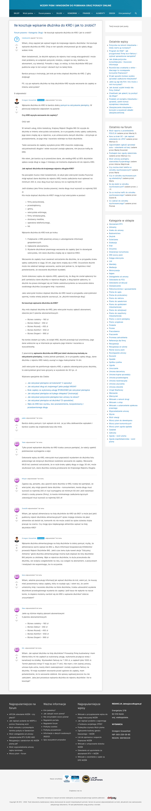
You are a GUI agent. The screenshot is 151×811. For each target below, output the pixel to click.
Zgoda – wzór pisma (117, 436)
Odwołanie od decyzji (118, 283)
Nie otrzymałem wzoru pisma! (55, 717)
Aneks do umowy (116, 230)
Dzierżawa (113, 239)
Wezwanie (113, 393)
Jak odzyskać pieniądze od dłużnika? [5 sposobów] (50, 400)
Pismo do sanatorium (118, 301)
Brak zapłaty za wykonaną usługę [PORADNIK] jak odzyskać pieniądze (59, 390)
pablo (24, 418)
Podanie (112, 325)
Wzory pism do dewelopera (120, 420)
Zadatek (112, 430)
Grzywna (113, 249)
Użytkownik (26, 38)
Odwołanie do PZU (117, 280)
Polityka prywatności (52, 730)
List (110, 261)
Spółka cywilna (115, 362)
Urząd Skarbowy (116, 390)
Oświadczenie (115, 286)
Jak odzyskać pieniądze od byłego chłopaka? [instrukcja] (53, 393)
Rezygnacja (114, 344)
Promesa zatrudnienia (118, 337)
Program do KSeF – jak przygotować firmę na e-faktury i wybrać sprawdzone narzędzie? (123, 53)
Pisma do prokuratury (118, 295)
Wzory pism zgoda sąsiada (120, 426)
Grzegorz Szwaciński (29, 100)
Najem (111, 273)
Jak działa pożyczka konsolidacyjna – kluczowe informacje (120, 62)
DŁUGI (59, 13)
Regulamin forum (50, 723)
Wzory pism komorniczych (120, 423)
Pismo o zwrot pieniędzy (119, 319)
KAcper (24, 479)
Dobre (16, 44)
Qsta (23, 575)
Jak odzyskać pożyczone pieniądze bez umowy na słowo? (53, 397)
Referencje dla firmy (117, 340)
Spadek (112, 359)
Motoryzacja (114, 270)
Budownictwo (114, 233)
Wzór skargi (114, 417)
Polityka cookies (50, 727)
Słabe (16, 51)
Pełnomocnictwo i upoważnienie (122, 289)
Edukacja (113, 242)
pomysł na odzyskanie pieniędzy (74, 105)
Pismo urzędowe (116, 322)
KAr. (23, 648)
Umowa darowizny (117, 371)
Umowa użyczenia (116, 384)
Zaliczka (112, 433)
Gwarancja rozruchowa (118, 252)
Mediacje (113, 267)
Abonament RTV (116, 224)
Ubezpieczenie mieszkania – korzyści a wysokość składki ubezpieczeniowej (121, 110)
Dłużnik (112, 236)
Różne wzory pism (117, 350)
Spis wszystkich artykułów (54, 740)
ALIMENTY (100, 13)
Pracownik (113, 334)
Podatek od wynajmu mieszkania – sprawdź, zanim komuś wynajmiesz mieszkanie (123, 101)
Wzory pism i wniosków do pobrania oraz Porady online (75, 5)
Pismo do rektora (116, 298)
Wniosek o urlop (116, 402)
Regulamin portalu (51, 720)
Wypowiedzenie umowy (119, 411)
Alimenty (112, 227)
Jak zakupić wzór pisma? (54, 713)
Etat (111, 246)
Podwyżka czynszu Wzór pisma (91, 727)
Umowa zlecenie (116, 387)
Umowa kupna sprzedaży (119, 374)
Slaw (23, 608)
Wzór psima (28, 13)
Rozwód (112, 356)
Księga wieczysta (116, 258)
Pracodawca (114, 331)
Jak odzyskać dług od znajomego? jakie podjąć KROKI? (52, 386)
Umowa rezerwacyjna (118, 381)
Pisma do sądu (115, 292)
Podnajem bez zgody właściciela (123, 153)
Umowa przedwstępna (118, 377)
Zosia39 (24, 508)
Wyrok (112, 414)
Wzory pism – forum (17, 753)
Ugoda (112, 365)
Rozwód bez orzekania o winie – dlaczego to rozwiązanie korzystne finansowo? (122, 70)
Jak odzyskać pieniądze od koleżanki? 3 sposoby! (50, 383)
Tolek (24, 442)
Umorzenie (113, 368)
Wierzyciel (113, 396)
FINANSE (86, 13)
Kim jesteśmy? (125, 13)
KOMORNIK (72, 13)
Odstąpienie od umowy (118, 276)
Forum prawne (45, 13)
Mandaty (112, 264)
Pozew (112, 328)
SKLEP (16, 13)
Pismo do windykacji (117, 310)
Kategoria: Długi (36, 33)
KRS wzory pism (116, 255)
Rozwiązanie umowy (117, 353)
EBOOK (112, 13)
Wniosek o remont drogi (119, 399)
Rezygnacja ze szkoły (118, 347)
